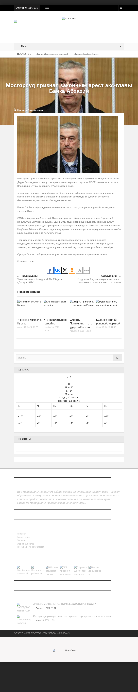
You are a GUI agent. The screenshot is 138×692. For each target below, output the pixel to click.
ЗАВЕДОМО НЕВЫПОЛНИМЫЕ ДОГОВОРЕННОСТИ (64, 604)
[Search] (117, 357)
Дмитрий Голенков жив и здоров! (52, 54)
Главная (21, 110)
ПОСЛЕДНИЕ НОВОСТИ (30, 547)
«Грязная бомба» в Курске (86, 54)
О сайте (21, 540)
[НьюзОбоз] (69, 18)
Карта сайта (23, 537)
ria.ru (31, 261)
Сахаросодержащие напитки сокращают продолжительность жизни (72, 616)
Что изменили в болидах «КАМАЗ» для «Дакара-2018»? (39, 279)
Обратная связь (25, 543)
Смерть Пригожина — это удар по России (81, 323)
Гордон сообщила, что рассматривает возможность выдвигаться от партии (99, 279)
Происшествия (35, 110)
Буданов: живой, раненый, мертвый (108, 321)
